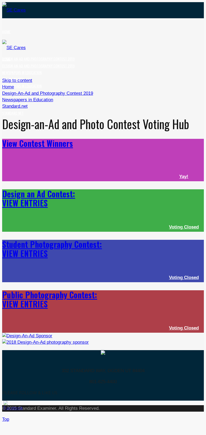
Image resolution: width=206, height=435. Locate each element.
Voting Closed (184, 227)
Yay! (183, 176)
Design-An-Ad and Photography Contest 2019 (38, 58)
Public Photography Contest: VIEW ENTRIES (49, 299)
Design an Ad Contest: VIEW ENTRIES (38, 198)
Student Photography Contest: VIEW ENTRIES (52, 248)
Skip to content (17, 80)
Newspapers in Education (22, 86)
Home (6, 31)
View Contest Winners (37, 143)
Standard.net (13, 113)
